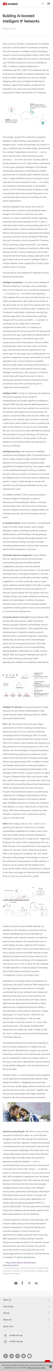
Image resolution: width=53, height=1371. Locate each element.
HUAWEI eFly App (16, 1341)
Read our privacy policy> (37, 1368)
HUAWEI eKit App (16, 1335)
